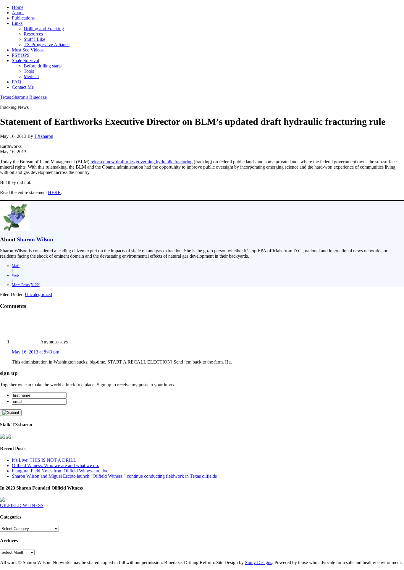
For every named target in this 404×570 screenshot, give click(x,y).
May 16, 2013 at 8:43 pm (35, 351)
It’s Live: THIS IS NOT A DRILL (44, 460)
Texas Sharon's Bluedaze (23, 97)
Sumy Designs (258, 562)
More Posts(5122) (26, 284)
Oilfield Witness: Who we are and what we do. (55, 465)
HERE (54, 192)
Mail (16, 266)
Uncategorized (38, 294)
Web (15, 275)
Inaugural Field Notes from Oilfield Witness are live (60, 470)
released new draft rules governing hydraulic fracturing (142, 161)
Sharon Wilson (35, 239)
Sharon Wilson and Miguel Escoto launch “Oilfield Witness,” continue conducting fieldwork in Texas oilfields (114, 476)
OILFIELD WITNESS (21, 505)
